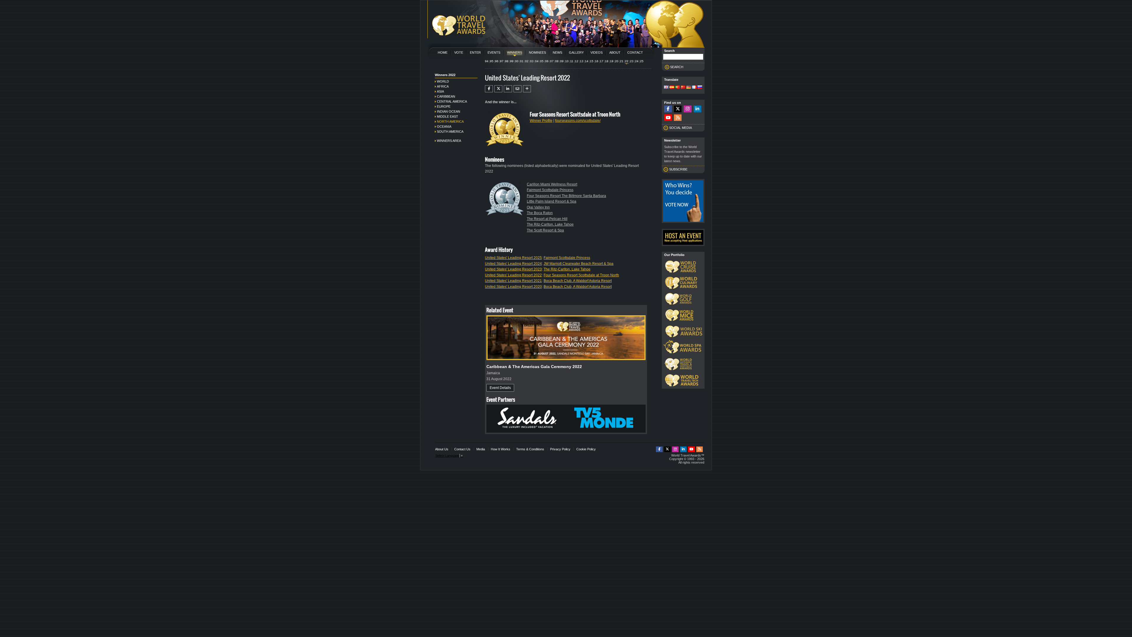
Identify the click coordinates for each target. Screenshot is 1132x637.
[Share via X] (498, 89)
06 (547, 61)
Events (494, 52)
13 (581, 61)
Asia (440, 91)
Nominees (537, 52)
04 (537, 61)
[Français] (694, 88)
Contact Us (462, 449)
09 (562, 61)
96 (496, 61)
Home (442, 52)
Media (480, 449)
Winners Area (449, 140)
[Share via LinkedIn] (507, 89)
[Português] (677, 88)
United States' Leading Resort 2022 (513, 275)
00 (517, 61)
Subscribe (678, 169)
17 (601, 61)
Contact (635, 52)
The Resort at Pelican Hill (547, 219)
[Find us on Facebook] (668, 109)
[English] (666, 88)
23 (632, 61)
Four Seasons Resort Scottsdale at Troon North (581, 275)
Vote (458, 52)
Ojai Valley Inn (538, 207)
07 (552, 61)
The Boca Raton (540, 213)
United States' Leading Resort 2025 (513, 258)
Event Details (500, 388)
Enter (475, 52)
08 (557, 61)
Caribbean (446, 96)
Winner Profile (541, 121)
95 (491, 61)
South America (450, 131)
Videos (596, 52)
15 (591, 61)
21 (621, 61)
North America (450, 121)
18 (606, 61)
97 (502, 61)
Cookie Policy (586, 449)
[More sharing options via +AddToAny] (527, 89)
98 (507, 61)
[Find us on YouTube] (668, 117)
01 (522, 61)
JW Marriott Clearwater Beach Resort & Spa (578, 264)
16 (596, 61)
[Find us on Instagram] (687, 109)
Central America (452, 101)
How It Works (500, 449)
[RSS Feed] (678, 117)
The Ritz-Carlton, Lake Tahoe (550, 224)
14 (586, 61)
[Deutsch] (688, 88)
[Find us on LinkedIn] (697, 109)
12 (576, 61)
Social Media (680, 127)
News (557, 52)
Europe (443, 106)
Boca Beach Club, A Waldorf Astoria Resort (578, 281)
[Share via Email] (517, 89)
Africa (443, 86)
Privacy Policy (560, 449)
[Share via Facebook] (489, 89)
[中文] (683, 88)
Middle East (447, 116)
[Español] (671, 88)
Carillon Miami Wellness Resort (552, 184)
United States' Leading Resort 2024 (513, 264)
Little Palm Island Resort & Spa (551, 201)
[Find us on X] (678, 109)
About (615, 52)
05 (542, 61)
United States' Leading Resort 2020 (513, 287)
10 (567, 61)
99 (512, 61)
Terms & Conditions (530, 449)
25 (642, 61)
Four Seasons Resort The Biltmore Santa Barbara (566, 196)
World (443, 81)
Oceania (444, 126)
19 (611, 61)
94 (486, 61)
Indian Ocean (448, 111)
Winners (514, 52)
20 (616, 61)
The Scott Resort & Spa (545, 230)
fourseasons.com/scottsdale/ (577, 121)
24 (637, 61)
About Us (441, 449)
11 (571, 61)
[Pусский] (699, 88)
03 (532, 61)
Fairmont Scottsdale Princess (550, 190)
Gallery (576, 52)
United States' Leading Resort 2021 (513, 281)
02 (527, 61)
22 (626, 61)
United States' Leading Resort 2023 (513, 269)
